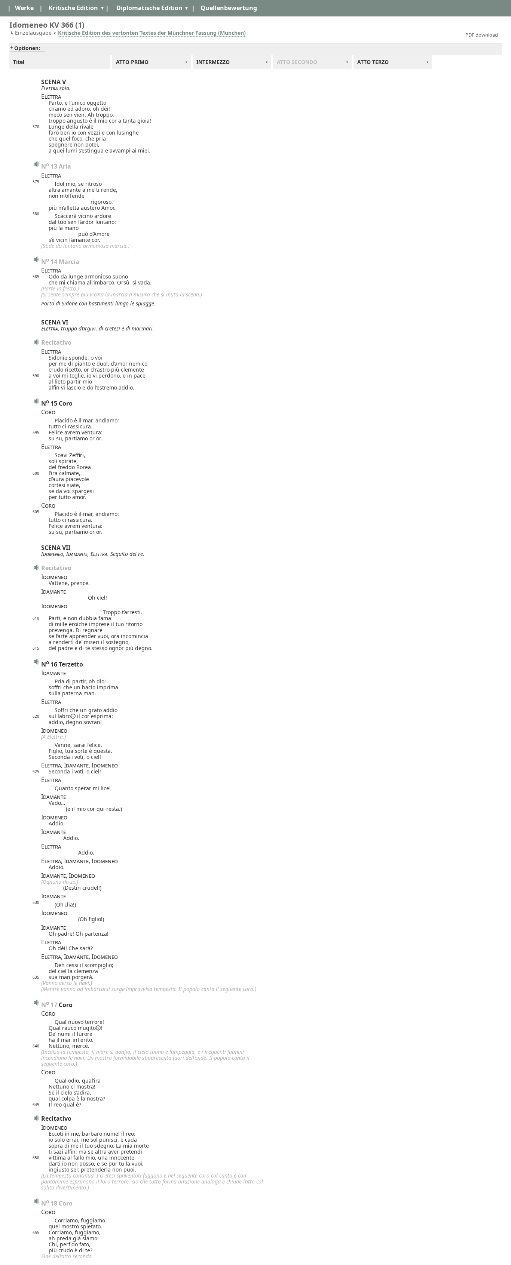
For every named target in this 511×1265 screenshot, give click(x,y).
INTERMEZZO (213, 61)
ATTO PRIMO (132, 61)
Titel (18, 61)
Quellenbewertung (229, 8)
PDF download (481, 34)
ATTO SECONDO (297, 61)
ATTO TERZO (373, 61)
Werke (24, 8)
